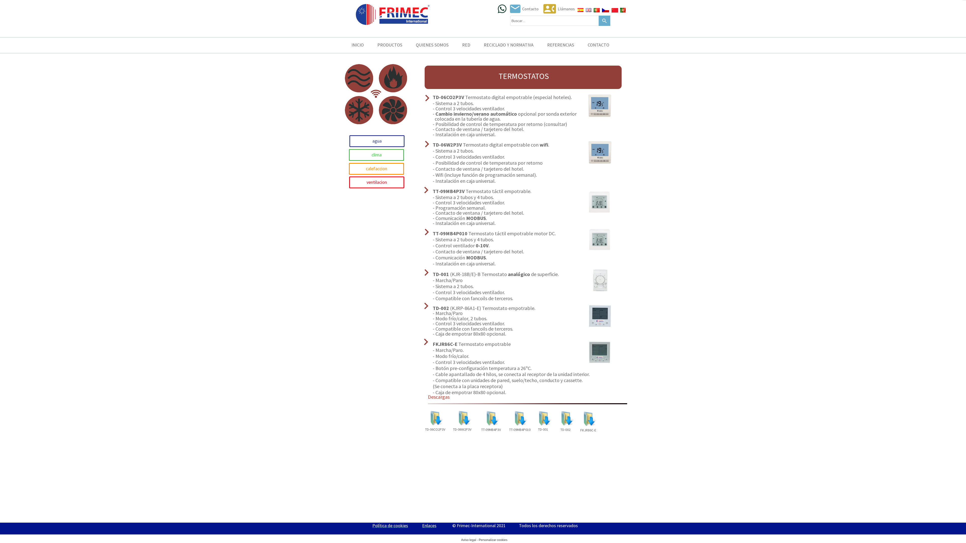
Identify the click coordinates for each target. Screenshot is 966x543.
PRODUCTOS (389, 45)
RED (466, 45)
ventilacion (377, 182)
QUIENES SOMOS (432, 45)
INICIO (357, 45)
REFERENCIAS (560, 45)
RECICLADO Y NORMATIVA (509, 45)
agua (377, 141)
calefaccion (376, 168)
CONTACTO (598, 45)
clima (377, 155)
